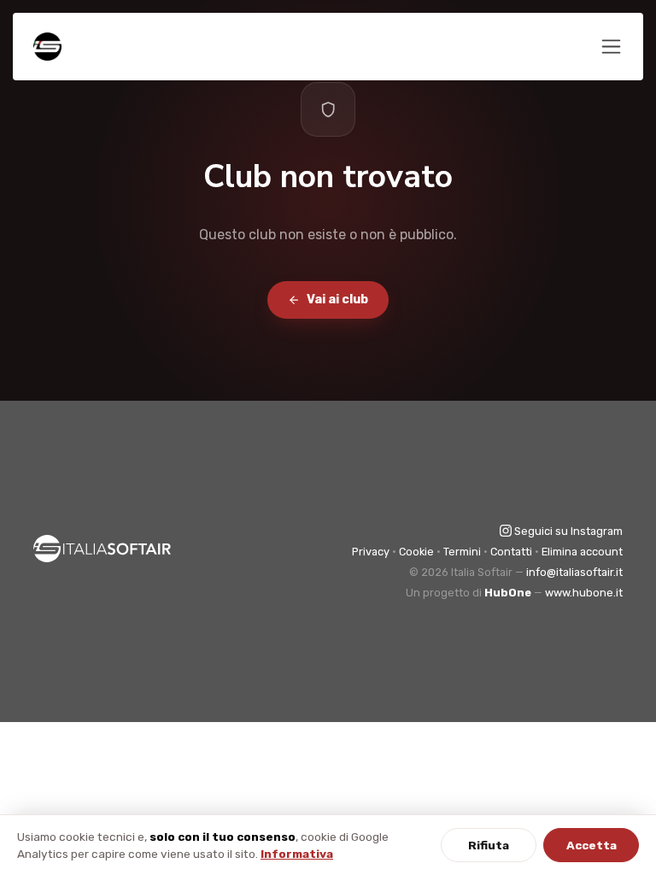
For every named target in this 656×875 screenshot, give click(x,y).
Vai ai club (337, 299)
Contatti (511, 551)
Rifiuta (488, 845)
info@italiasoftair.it (574, 572)
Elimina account (582, 551)
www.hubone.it (584, 592)
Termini (462, 551)
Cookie (416, 551)
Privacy (371, 551)
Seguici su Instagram (567, 531)
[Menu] (611, 46)
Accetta (591, 845)
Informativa (297, 853)
